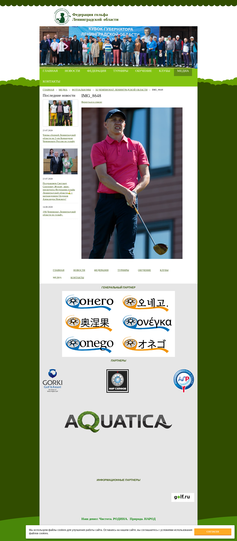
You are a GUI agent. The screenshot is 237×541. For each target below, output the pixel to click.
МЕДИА (63, 89)
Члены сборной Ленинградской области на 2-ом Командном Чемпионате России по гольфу (59, 138)
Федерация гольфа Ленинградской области (95, 17)
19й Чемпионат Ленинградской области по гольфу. (59, 213)
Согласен (213, 531)
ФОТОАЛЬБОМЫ (81, 89)
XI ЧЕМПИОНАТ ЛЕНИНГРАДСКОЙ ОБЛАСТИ (121, 89)
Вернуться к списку (91, 101)
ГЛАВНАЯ (48, 89)
